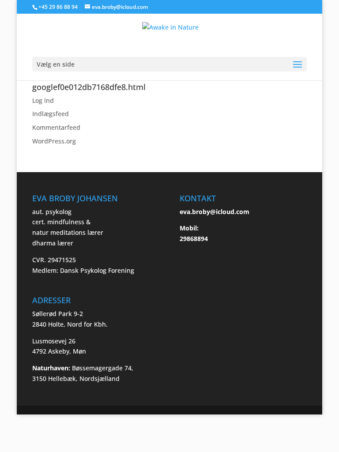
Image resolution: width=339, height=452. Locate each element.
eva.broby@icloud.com (214, 211)
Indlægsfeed (50, 113)
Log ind (43, 100)
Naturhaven (50, 368)
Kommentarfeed (56, 127)
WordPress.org (54, 141)
